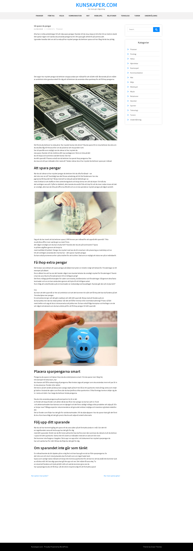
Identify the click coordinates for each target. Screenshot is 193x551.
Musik (132, 91)
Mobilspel (98, 16)
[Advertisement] (75, 59)
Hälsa (61, 16)
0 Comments (49, 29)
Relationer (111, 16)
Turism (137, 16)
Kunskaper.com (96, 4)
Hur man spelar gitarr (112, 476)
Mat (88, 16)
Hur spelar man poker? (39, 476)
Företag (51, 16)
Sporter (133, 105)
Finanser (39, 16)
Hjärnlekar (134, 63)
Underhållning (151, 16)
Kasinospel (134, 68)
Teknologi (125, 16)
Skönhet (133, 101)
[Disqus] (75, 505)
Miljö (132, 82)
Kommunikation (75, 16)
